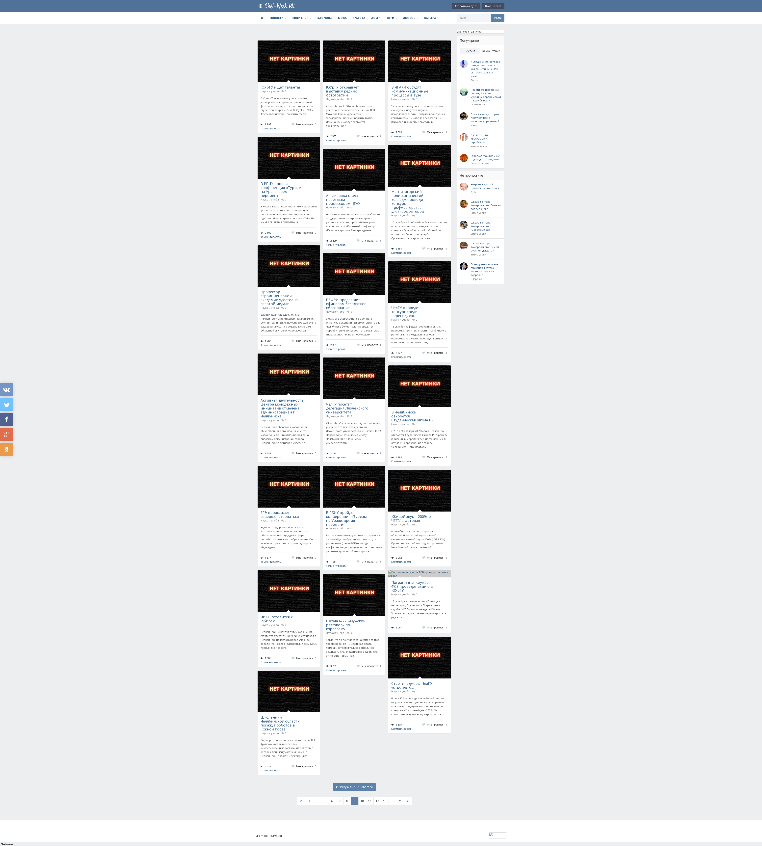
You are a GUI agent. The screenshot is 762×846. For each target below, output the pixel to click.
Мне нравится (306, 124)
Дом (374, 18)
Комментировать (271, 128)
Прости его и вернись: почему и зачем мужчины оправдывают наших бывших (486, 95)
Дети (390, 18)
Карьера (430, 18)
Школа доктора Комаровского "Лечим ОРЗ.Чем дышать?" (485, 247)
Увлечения (300, 18)
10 (362, 801)
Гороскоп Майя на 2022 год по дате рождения (485, 157)
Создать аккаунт (466, 6)
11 (369, 801)
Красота (359, 18)
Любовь (409, 18)
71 (400, 801)
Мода (342, 18)
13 (385, 801)
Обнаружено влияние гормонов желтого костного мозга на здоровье (484, 269)
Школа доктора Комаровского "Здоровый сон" (481, 226)
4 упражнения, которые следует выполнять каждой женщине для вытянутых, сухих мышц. (486, 69)
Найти (497, 17)
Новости (276, 18)
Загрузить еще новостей (355, 787)
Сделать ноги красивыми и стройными (479, 138)
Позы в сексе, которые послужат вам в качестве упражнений (485, 117)
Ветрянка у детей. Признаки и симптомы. (485, 186)
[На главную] (277, 6)
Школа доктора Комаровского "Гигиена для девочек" (486, 205)
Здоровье (324, 18)
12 (377, 801)
